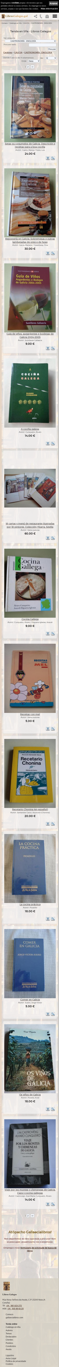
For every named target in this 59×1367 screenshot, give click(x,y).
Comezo (5, 23)
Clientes (9, 1340)
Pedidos (9, 1343)
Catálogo (7, 52)
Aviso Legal (11, 1358)
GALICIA (26, 23)
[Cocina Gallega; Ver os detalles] (30, 617)
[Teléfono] (41, 17)
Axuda (8, 1349)
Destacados (11, 1337)
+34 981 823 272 (14, 1305)
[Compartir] (36, 17)
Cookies (9, 1364)
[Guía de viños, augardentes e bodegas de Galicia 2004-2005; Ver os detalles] (30, 332)
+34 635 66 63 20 (15, 1308)
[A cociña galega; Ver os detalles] (30, 427)
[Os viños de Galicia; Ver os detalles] (30, 1093)
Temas (9, 1334)
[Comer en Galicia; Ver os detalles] (30, 998)
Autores (9, 1330)
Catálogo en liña (15, 23)
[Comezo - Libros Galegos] (2, 16)
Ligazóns (10, 1355)
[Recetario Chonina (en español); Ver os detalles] (30, 807)
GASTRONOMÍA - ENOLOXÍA (41, 23)
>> (32, 67)
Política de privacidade (16, 1361)
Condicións (11, 1346)
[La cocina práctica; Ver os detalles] (30, 902)
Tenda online (11, 1324)
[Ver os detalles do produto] (53, 159)
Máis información (49, 8)
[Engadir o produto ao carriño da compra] (48, 159)
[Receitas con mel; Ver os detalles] (30, 712)
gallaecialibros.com (14, 1318)
